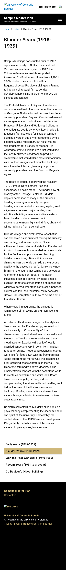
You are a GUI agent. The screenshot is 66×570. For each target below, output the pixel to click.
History (16, 29)
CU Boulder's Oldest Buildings (24, 471)
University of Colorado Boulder (22, 515)
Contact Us (10, 495)
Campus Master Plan (18, 18)
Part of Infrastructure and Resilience (20, 22)
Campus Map (45, 523)
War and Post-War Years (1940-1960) (29, 457)
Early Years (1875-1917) (21, 444)
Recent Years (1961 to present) (26, 464)
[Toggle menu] (60, 19)
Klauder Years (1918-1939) (23, 451)
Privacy (8, 523)
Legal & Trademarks (25, 523)
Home (7, 29)
